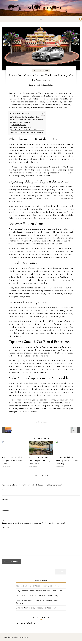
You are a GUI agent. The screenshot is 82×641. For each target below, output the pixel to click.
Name (5, 489)
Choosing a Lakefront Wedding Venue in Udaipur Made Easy (67, 460)
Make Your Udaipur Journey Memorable (27, 132)
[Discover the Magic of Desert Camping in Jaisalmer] (75, 430)
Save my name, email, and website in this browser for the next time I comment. (33, 523)
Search (60, 572)
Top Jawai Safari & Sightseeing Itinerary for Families (37, 586)
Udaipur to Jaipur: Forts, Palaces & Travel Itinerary (37, 596)
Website (5, 510)
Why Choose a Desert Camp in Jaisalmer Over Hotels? (39, 591)
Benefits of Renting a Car (21, 127)
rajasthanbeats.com (41, 7)
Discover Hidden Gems (20, 122)
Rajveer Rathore (48, 85)
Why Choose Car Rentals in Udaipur (25, 117)
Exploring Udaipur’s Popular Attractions (27, 120)
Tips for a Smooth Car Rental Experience (27, 130)
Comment (7, 527)
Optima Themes (22, 637)
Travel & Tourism (41, 70)
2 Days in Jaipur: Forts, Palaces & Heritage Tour (36, 608)
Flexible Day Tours (19, 125)
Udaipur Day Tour (64, 268)
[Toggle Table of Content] (41, 114)
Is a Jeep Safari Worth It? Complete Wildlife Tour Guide (12, 460)
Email (5, 500)
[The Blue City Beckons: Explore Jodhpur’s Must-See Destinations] (7, 430)
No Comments (41, 422)
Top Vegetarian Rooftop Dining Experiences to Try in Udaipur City (41, 460)
